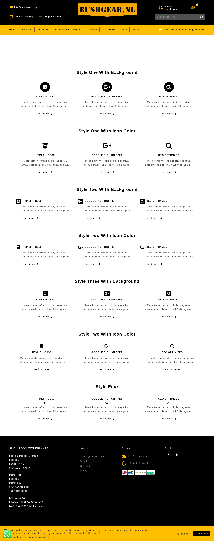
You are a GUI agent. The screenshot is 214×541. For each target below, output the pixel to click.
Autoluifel (43, 29)
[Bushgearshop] (107, 10)
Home (12, 29)
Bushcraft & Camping (68, 29)
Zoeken (201, 17)
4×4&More (109, 29)
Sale (124, 29)
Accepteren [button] (201, 533)
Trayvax (92, 29)
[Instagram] (185, 454)
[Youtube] (177, 454)
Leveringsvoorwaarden (92, 456)
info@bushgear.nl (138, 456)
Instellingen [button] (183, 533)
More (136, 29)
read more (43, 113)
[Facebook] (168, 454)
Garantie (84, 461)
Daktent (27, 29)
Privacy (84, 470)
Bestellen (85, 466)
